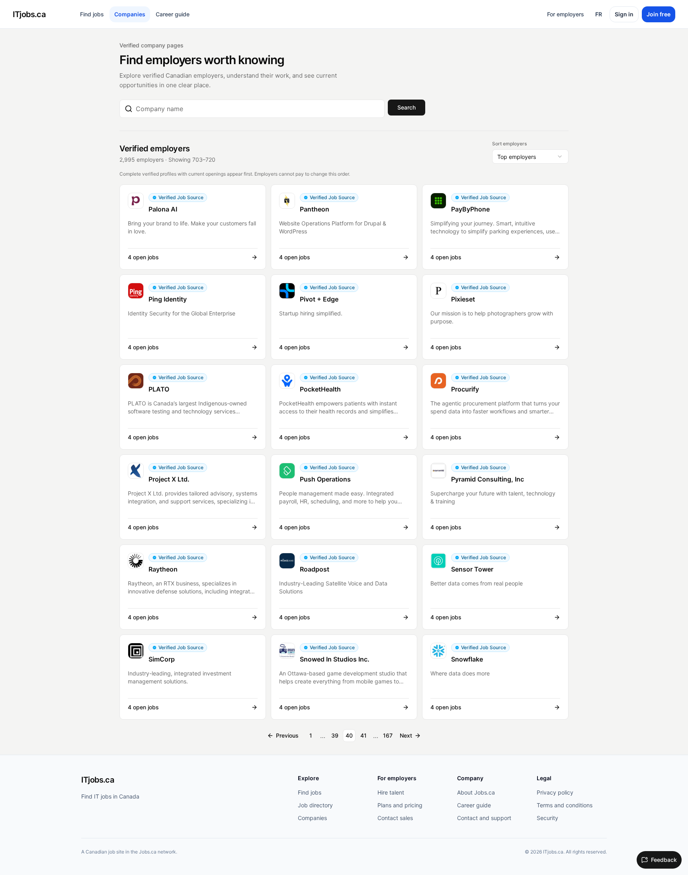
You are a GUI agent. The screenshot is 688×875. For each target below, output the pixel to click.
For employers (565, 14)
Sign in (624, 14)
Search (406, 107)
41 (363, 735)
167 (388, 735)
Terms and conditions (564, 805)
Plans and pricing (399, 805)
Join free (658, 14)
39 (334, 735)
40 (349, 735)
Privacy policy (555, 792)
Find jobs (92, 14)
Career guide (173, 14)
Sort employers (509, 144)
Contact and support (484, 817)
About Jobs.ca (476, 792)
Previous (287, 735)
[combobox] (257, 108)
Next (406, 735)
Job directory (315, 805)
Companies (129, 14)
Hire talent (390, 792)
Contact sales (395, 817)
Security (547, 817)
